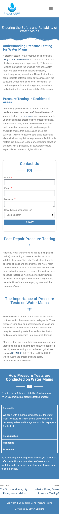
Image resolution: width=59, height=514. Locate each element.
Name (7, 177)
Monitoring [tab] (8, 442)
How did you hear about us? (18, 210)
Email (7, 188)
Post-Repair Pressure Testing (29, 239)
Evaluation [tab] (8, 449)
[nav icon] (51, 9)
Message (9, 199)
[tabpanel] (29, 422)
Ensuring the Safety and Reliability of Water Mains (29, 29)
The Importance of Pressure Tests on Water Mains (29, 300)
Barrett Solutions (36, 509)
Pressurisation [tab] (10, 436)
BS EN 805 (16, 353)
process (28, 116)
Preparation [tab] (9, 408)
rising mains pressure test (16, 59)
